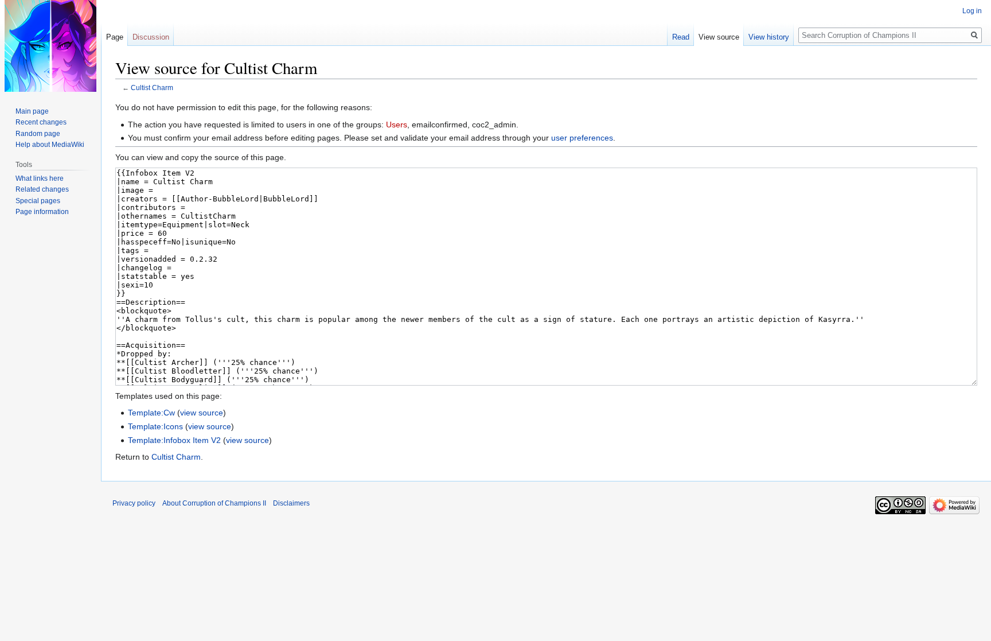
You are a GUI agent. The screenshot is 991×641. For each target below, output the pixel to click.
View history (768, 37)
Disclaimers (291, 503)
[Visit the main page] (50, 46)
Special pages (37, 201)
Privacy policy (133, 503)
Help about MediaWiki (49, 145)
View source (719, 37)
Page (114, 37)
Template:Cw (151, 412)
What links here (39, 178)
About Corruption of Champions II (214, 503)
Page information (42, 212)
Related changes (42, 189)
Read (680, 37)
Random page (37, 134)
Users (396, 124)
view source (201, 412)
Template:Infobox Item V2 (174, 440)
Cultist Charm (152, 87)
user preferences (582, 137)
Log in (972, 11)
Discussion (150, 37)
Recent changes (41, 122)
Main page (32, 111)
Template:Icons (155, 426)
